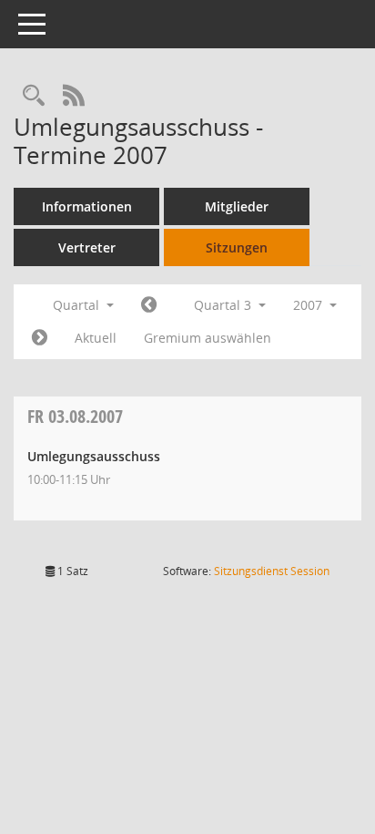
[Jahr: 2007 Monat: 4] (148, 305)
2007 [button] (309, 305)
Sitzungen (237, 247)
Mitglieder (237, 206)
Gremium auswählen (207, 337)
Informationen (87, 206)
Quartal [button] (78, 305)
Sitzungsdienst (271, 571)
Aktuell (96, 337)
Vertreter (87, 247)
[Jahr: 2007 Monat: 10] (39, 338)
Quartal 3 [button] (224, 305)
